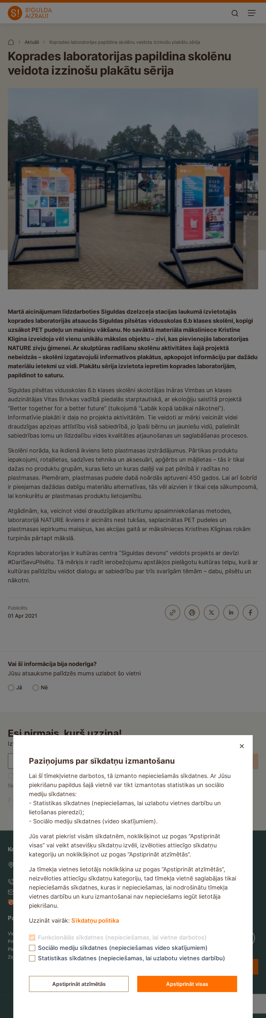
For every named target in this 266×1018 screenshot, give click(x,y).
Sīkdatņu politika (95, 920)
